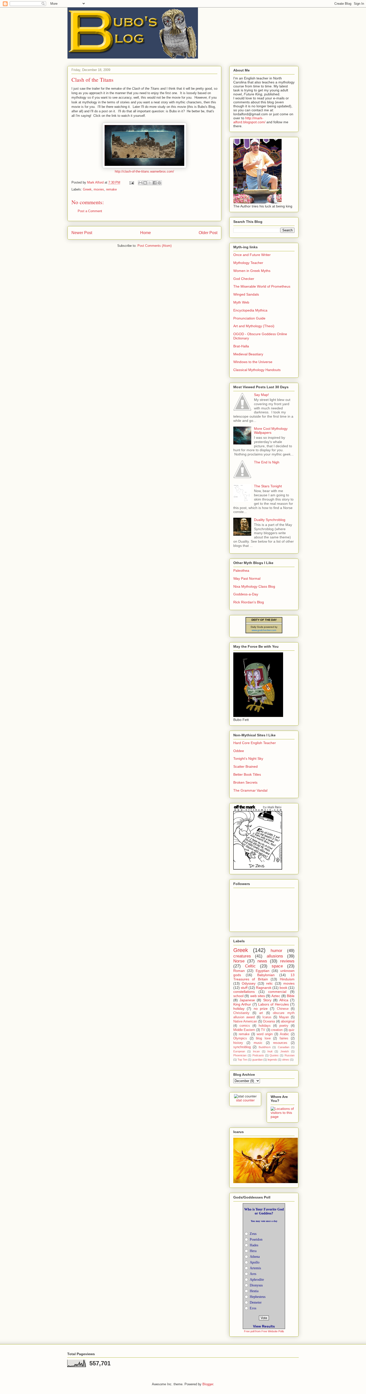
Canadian (283, 1047)
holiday (238, 1009)
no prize (261, 1009)
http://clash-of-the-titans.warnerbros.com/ (144, 171)
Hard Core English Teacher (254, 743)
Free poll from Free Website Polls (264, 1331)
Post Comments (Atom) (154, 246)
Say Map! (261, 395)
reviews (287, 961)
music (258, 1043)
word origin (265, 1034)
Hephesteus (257, 1297)
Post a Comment (90, 211)
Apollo (254, 1262)
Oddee (238, 751)
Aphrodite (257, 1279)
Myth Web (241, 302)
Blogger (207, 1384)
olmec (285, 1059)
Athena (255, 1257)
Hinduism (287, 979)
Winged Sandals (246, 294)
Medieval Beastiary (248, 354)
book (283, 988)
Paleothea (241, 570)
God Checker (243, 279)
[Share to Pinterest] (159, 182)
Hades (254, 1245)
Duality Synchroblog (269, 520)
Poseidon (256, 1239)
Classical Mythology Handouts (257, 370)
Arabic (284, 1034)
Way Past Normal (246, 578)
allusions (275, 956)
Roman (239, 971)
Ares (253, 1274)
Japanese (247, 1000)
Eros (253, 1308)
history (238, 1043)
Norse (238, 961)
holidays (265, 1025)
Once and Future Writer (252, 255)
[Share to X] (149, 182)
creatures (242, 956)
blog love (263, 1038)
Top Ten (242, 1059)
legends (272, 1059)
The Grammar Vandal (250, 790)
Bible (291, 996)
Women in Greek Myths (251, 271)
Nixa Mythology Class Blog (254, 586)
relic (269, 983)
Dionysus (256, 1285)
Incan (256, 1051)
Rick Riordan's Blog (248, 602)
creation (277, 1030)
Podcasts (258, 1055)
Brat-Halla (241, 346)
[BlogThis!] (145, 182)
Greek (87, 189)
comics (245, 1025)
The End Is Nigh (266, 462)
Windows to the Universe (252, 362)
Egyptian (262, 971)
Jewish (284, 1051)
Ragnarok (263, 988)
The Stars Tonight (268, 486)
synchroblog (242, 1047)
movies (99, 189)
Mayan (284, 1017)
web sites (257, 996)
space (277, 966)
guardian (257, 1059)
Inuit (269, 1051)
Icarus (266, 1017)
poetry (283, 1025)
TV (263, 1030)
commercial (277, 992)
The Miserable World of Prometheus (261, 286)
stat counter (245, 1100)
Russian (290, 1055)
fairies (284, 1038)
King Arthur (242, 1004)
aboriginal (288, 1021)
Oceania (269, 1021)
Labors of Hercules (273, 1004)
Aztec (275, 996)
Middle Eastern (244, 1030)
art (261, 1013)
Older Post (208, 233)
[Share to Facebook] (154, 182)
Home (145, 233)
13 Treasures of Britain (264, 977)
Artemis (255, 1268)
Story (267, 1000)
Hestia (254, 1291)
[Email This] (140, 182)
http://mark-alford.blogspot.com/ (249, 120)
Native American (245, 1021)
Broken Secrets (245, 782)
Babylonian (266, 975)
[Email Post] (131, 182)
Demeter (256, 1302)
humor (276, 950)
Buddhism (265, 1047)
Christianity (241, 1013)
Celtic (250, 966)
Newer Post (81, 233)
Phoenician (239, 1055)
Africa (283, 1000)
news (262, 961)
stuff (244, 988)
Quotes (274, 1055)
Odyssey (248, 983)
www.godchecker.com (264, 630)
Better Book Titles (247, 774)
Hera (253, 1251)
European (239, 1051)
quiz (292, 1030)
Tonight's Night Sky (248, 758)
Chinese (283, 1009)
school (238, 996)
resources (280, 1043)
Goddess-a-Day (245, 594)
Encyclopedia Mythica (250, 310)
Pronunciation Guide (249, 318)
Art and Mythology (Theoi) (253, 326)
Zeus (253, 1234)
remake (111, 189)
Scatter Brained (245, 766)
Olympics (240, 1038)
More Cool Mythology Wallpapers (271, 431)
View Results (264, 1326)
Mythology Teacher (248, 263)
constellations (244, 992)
